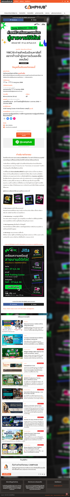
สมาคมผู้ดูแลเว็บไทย (30, 309)
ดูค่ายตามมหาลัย (39, 13)
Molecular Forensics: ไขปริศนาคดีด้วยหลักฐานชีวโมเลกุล (33, 325)
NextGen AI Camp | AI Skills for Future (33, 420)
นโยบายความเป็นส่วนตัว (57, 495)
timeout (5, 309)
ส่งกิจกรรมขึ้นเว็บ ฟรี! (7, 1)
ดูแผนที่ (31, 109)
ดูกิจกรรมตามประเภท (56, 13)
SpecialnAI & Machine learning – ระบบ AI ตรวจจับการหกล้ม (33, 393)
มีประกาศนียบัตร (23, 309)
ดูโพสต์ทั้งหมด (6, 474)
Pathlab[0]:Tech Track (29, 366)
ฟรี (19, 309)
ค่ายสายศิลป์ (30, 13)
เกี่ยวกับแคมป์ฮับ (47, 495)
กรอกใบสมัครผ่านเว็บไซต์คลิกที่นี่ (23, 135)
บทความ (47, 13)
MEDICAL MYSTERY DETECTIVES (32, 406)
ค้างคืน (9, 309)
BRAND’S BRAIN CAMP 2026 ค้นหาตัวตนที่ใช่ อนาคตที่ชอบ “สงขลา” (34, 353)
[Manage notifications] (67, 494)
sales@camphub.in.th (58, 486)
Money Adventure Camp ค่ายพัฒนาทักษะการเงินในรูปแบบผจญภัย (33, 448)
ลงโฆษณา (22, 1)
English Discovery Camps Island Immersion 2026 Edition (32, 434)
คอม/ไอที (18, 49)
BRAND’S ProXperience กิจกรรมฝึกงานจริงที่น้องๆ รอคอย (32, 379)
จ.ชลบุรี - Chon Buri (14, 309)
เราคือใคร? (16, 1)
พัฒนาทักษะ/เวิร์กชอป (26, 49)
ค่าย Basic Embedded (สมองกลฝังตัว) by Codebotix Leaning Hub (33, 339)
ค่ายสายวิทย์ (22, 13)
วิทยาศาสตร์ (26, 321)
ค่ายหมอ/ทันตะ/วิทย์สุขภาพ (10, 13)
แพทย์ (25, 404)
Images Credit (67, 495)
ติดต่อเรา (51, 495)
